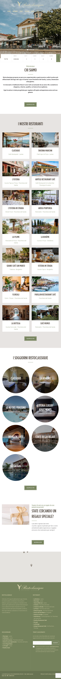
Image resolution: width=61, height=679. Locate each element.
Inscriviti (55, 642)
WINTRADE (12, 675)
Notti (26, 55)
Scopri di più (30, 104)
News (38, 11)
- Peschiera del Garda (41, 604)
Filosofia (27, 11)
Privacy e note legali (46, 674)
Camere (34, 55)
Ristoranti (15, 11)
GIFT (48, 11)
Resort (9, 11)
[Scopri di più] (15, 143)
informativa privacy (54, 646)
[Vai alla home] (30, 4)
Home (4, 11)
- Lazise (39, 599)
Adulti (42, 55)
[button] (58, 11)
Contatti (43, 11)
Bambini (51, 55)
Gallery (33, 11)
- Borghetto (42, 612)
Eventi (21, 11)
